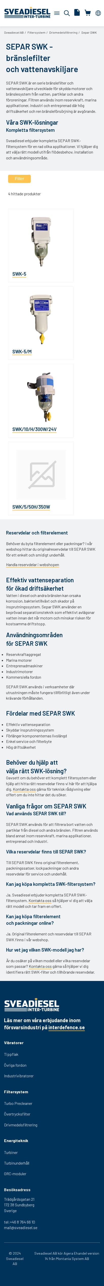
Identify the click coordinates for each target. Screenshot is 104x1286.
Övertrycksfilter (17, 1113)
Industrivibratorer (19, 1075)
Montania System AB (72, 1258)
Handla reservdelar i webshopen (32, 564)
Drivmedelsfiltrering (63, 32)
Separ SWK (89, 32)
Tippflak (11, 1054)
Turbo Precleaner (18, 1103)
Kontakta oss (24, 789)
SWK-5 (19, 274)
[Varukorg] (57, 13)
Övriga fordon (15, 1065)
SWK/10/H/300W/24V (34, 429)
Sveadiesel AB (14, 32)
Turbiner (11, 1152)
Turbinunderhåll (16, 1163)
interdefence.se (66, 1027)
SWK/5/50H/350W (31, 507)
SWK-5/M (22, 351)
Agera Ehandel (75, 1253)
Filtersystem (36, 32)
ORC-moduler (15, 1173)
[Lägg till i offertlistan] (77, 13)
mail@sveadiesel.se (20, 1227)
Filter (19, 179)
